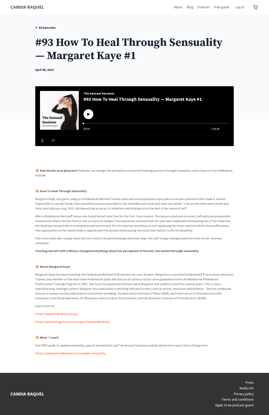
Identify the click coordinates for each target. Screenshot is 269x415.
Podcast (203, 7)
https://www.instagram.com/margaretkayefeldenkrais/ (72, 322)
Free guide (221, 7)
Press (249, 382)
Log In (239, 7)
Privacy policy (244, 394)
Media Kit (246, 388)
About (178, 7)
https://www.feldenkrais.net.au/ (56, 314)
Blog (189, 7)
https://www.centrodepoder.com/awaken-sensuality (70, 353)
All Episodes (47, 28)
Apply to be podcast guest (234, 405)
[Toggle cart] (255, 7)
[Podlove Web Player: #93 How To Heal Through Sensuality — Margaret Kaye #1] (134, 116)
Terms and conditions (238, 399)
